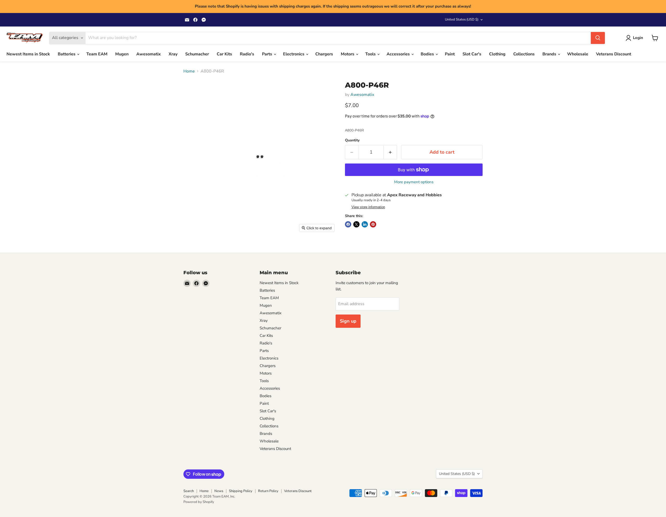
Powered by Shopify (198, 502)
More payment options (413, 182)
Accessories (399, 54)
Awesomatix (148, 54)
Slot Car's (472, 54)
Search (188, 491)
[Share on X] (356, 224)
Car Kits (224, 54)
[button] (635, 38)
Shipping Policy (240, 491)
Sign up (348, 321)
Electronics (294, 54)
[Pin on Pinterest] (373, 224)
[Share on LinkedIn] (365, 224)
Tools (371, 54)
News (218, 491)
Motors (348, 54)
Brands (549, 54)
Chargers (324, 54)
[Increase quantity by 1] (390, 152)
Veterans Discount (613, 54)
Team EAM (96, 54)
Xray (173, 54)
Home (189, 71)
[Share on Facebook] (348, 224)
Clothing (497, 54)
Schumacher (197, 54)
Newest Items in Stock (28, 54)
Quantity (352, 140)
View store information (368, 207)
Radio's (247, 54)
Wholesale (577, 54)
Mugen (122, 54)
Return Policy (268, 491)
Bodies (428, 54)
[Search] (598, 38)
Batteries (67, 54)
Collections (524, 54)
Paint (450, 54)
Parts (267, 54)
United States (461, 19)
